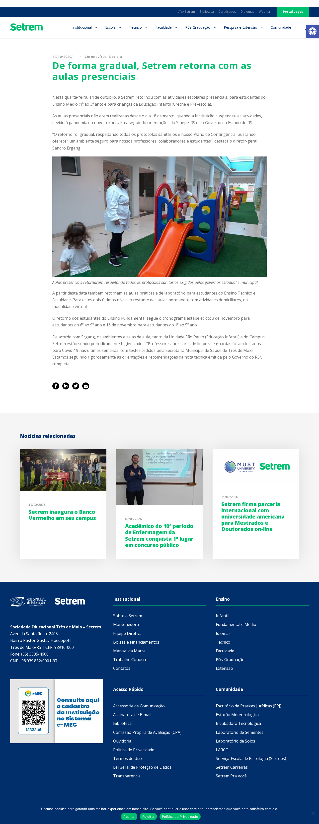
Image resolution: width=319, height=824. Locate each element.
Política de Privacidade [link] (133, 749)
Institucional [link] (82, 27)
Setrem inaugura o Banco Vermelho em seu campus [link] (62, 515)
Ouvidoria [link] (122, 741)
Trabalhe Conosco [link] (130, 659)
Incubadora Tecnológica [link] (238, 723)
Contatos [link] (121, 668)
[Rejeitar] (312, 813)
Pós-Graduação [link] (197, 27)
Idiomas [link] (223, 633)
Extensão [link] (224, 668)
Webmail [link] (265, 11)
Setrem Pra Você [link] (231, 776)
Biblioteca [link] (207, 11)
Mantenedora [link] (126, 624)
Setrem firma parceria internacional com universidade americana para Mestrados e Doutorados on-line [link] (253, 517)
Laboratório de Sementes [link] (239, 732)
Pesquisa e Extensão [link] (240, 27)
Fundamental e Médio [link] (236, 624)
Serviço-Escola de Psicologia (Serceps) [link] (251, 758)
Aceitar (129, 817)
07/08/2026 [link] (133, 519)
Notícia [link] (115, 56)
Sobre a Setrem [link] (127, 615)
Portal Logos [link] (293, 11)
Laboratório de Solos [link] (235, 741)
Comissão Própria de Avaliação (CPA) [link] (147, 732)
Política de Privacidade (180, 817)
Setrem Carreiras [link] (232, 767)
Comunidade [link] (281, 27)
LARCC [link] (222, 749)
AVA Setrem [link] (186, 11)
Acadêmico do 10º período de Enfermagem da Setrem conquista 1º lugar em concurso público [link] (159, 535)
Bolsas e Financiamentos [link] (136, 642)
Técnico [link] (135, 27)
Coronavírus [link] (96, 56)
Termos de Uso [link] (127, 758)
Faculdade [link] (163, 27)
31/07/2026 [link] (229, 497)
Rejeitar (148, 817)
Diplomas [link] (247, 11)
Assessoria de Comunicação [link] (139, 706)
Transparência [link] (127, 776)
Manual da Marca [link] (129, 651)
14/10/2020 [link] (61, 56)
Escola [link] (110, 27)
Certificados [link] (227, 11)
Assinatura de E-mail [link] (132, 714)
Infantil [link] (222, 615)
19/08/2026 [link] (37, 504)
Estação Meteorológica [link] (237, 714)
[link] (312, 31)
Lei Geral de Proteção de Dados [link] (142, 767)
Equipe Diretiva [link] (127, 633)
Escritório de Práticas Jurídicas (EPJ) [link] (248, 706)
